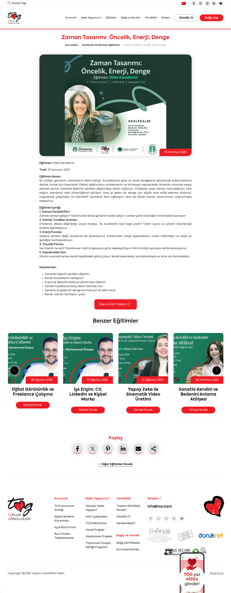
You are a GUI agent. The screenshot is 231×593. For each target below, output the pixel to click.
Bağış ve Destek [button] (130, 18)
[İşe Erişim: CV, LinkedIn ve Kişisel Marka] (88, 358)
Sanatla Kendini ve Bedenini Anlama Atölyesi (198, 394)
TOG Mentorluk (96, 523)
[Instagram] (207, 3)
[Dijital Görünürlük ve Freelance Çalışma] (33, 358)
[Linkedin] (214, 3)
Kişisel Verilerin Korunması (64, 518)
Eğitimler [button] (111, 18)
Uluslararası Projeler (99, 536)
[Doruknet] (211, 535)
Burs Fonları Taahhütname (64, 536)
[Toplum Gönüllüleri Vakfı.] (14, 18)
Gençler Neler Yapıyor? (95, 508)
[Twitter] (200, 3)
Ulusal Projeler (95, 530)
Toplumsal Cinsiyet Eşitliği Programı (98, 545)
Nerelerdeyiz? (126, 523)
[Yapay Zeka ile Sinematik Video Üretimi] (143, 358)
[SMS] (192, 572)
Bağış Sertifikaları (128, 543)
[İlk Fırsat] (160, 535)
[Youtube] (220, 3)
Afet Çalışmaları (97, 516)
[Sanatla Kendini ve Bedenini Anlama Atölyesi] (198, 358)
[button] (185, 3)
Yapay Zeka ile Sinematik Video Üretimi (143, 394)
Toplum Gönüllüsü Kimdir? (128, 508)
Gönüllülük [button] (151, 18)
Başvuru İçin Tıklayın (112, 304)
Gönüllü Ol (123, 516)
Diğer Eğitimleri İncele (117, 464)
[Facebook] (193, 3)
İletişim (166, 18)
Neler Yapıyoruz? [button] (91, 18)
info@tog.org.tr (160, 506)
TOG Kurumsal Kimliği (64, 508)
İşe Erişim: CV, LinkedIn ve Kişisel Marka (88, 394)
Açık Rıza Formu (65, 527)
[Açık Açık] (185, 535)
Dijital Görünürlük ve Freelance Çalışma (33, 391)
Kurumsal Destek (128, 549)
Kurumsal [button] (70, 18)
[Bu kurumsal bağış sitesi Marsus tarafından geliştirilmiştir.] (216, 574)
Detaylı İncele (33, 405)
